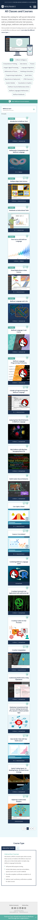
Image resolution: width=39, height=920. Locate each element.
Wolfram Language (17, 2)
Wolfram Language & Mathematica (18, 90)
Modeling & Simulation (26, 71)
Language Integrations (27, 67)
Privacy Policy (21, 910)
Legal (15, 910)
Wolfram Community (13, 905)
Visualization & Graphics (25, 83)
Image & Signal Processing (11, 67)
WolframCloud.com (23, 912)
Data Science (23, 64)
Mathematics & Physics (11, 71)
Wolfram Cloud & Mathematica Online (18, 87)
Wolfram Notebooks (19, 94)
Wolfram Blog (25, 905)
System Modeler (10, 83)
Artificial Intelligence (21, 60)
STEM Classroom (28, 79)
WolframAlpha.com (14, 912)
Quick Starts (28, 75)
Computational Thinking (10, 64)
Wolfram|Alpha (32, 2)
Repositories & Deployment (12, 79)
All (11, 60)
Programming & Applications (14, 75)
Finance (32, 64)
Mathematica (24, 2)
